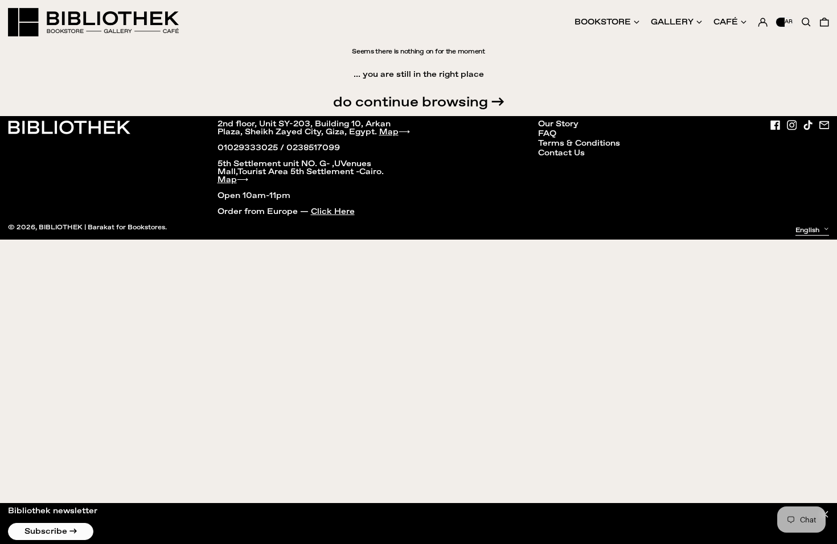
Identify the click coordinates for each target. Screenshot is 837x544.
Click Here (333, 212)
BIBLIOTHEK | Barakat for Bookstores (102, 227)
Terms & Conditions (579, 143)
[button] (824, 22)
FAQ (547, 134)
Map (389, 132)
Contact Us (561, 153)
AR (789, 21)
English (808, 229)
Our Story (558, 124)
